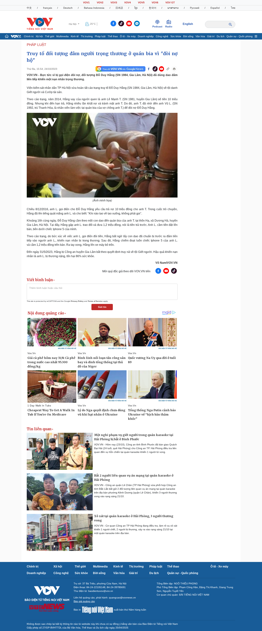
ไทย (233, 7)
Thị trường (87, 36)
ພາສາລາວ (173, 7)
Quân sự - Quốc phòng (240, 36)
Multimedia (62, 36)
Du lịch (220, 36)
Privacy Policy (77, 301)
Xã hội (39, 36)
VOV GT (170, 2)
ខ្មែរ (135, 7)
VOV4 (127, 2)
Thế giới (49, 36)
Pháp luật (100, 36)
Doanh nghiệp (146, 36)
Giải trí (211, 36)
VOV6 (155, 2)
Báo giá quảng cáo (84, 601)
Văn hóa (200, 36)
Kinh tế (75, 36)
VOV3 (114, 2)
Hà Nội (73, 24)
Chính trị (29, 36)
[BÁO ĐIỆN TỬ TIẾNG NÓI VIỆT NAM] (40, 23)
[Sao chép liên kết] (168, 69)
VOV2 (100, 2)
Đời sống (188, 36)
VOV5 (141, 2)
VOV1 (86, 2)
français (47, 7)
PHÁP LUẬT (36, 45)
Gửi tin (102, 307)
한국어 (152, 7)
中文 (29, 7)
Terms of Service (95, 301)
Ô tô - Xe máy (128, 36)
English (188, 23)
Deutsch (68, 7)
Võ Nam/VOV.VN (166, 262)
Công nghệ (162, 36)
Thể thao (113, 36)
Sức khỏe (175, 36)
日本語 (119, 7)
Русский (194, 7)
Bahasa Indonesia (94, 7)
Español (215, 7)
